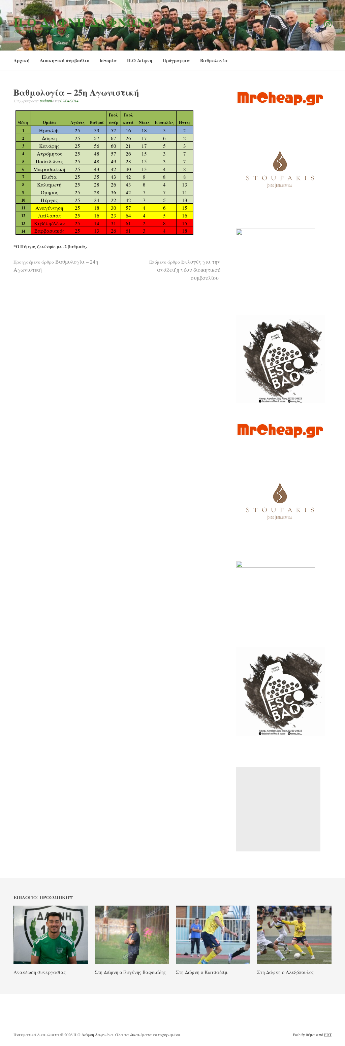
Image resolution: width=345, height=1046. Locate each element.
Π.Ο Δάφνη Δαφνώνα (84, 22)
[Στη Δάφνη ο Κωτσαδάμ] (213, 961)
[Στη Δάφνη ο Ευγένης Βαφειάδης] (132, 961)
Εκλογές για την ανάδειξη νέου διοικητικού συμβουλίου (184, 269)
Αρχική (21, 60)
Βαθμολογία (214, 60)
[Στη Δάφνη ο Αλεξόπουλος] (294, 961)
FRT (328, 1034)
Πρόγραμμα (176, 60)
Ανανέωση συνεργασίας (39, 972)
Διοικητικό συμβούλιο (64, 60)
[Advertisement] (278, 809)
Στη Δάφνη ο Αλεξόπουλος (285, 972)
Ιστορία (108, 60)
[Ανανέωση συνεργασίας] (50, 961)
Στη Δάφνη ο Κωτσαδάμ (201, 972)
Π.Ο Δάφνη (139, 60)
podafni (46, 100)
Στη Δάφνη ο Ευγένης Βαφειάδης (130, 972)
